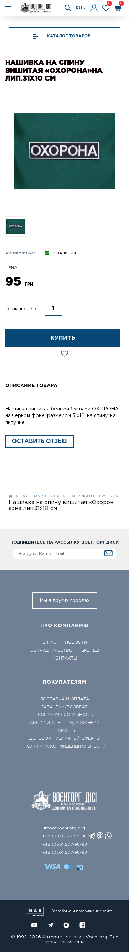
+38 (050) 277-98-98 (64, 852)
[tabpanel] (64, 151)
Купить (62, 338)
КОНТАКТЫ (64, 658)
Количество (20, 309)
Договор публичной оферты (64, 738)
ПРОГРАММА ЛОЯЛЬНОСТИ (65, 714)
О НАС (49, 642)
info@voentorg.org (64, 828)
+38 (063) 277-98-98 (64, 844)
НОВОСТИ (76, 642)
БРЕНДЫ (90, 650)
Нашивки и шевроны (90, 496)
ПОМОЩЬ (64, 730)
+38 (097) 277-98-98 (64, 836)
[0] (105, 8)
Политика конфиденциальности (65, 746)
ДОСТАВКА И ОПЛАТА (64, 699)
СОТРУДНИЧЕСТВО (51, 650)
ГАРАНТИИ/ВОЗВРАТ (64, 706)
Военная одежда (40, 496)
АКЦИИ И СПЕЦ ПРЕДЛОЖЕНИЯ (64, 722)
